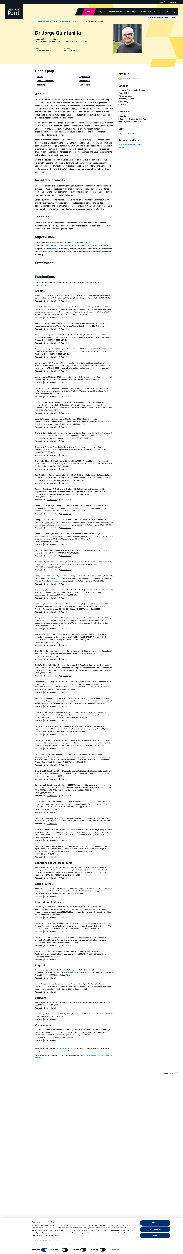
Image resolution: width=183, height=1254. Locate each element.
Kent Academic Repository (65, 1049)
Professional (84, 81)
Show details (114, 1250)
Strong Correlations (126, 133)
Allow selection (155, 1229)
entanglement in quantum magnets (90, 245)
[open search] (167, 11)
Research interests (45, 81)
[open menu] (174, 11)
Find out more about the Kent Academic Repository (58, 1051)
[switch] (65, 1249)
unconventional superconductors (59, 245)
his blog (51, 252)
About (40, 77)
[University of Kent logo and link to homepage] (14, 11)
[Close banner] (175, 1221)
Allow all (155, 1223)
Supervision (84, 77)
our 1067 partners (45, 1225)
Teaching (41, 85)
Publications (84, 85)
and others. (50, 436)
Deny (155, 1235)
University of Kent (42, 21)
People (82, 21)
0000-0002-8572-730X (131, 79)
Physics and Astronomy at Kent (64, 21)
